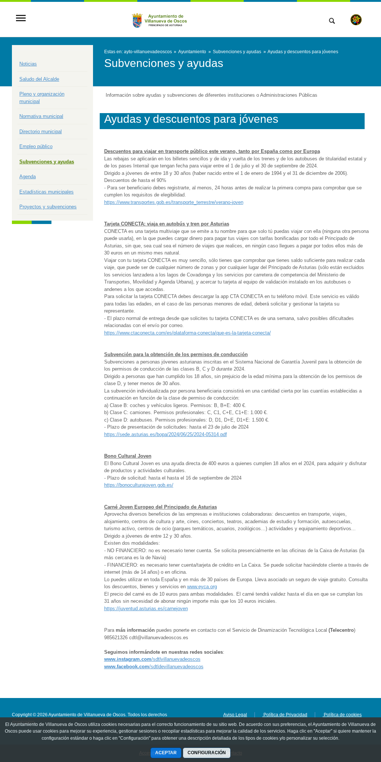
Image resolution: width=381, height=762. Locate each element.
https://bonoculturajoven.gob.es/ (138, 485)
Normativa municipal (41, 116)
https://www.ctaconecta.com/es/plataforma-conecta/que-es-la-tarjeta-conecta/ (187, 333)
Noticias (28, 64)
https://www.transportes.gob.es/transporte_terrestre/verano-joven (173, 202)
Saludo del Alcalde (39, 79)
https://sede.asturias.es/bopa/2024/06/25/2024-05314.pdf (165, 434)
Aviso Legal (235, 714)
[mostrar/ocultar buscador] (332, 21)
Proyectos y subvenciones (48, 206)
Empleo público (35, 146)
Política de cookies (342, 714)
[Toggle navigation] (21, 18)
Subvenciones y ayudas (46, 161)
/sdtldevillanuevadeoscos (154, 666)
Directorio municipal (40, 131)
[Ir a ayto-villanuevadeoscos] (159, 18)
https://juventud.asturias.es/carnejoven (146, 608)
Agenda (27, 176)
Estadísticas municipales (46, 192)
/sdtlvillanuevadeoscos (152, 659)
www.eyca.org (202, 586)
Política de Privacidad (284, 714)
